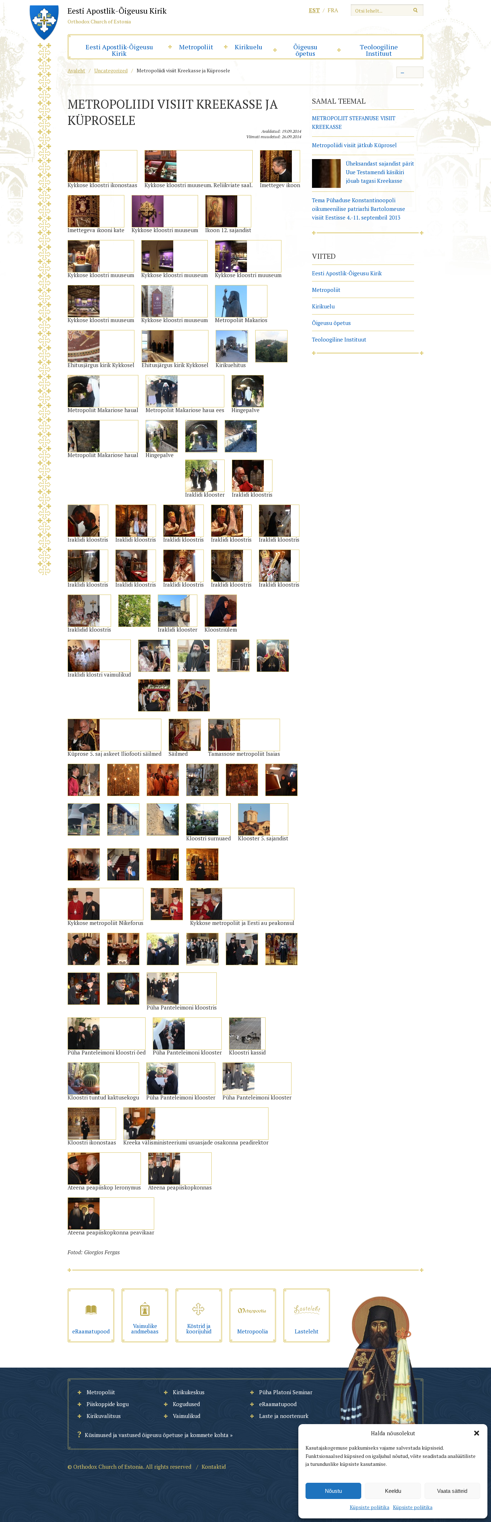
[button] (476, 1433)
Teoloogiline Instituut (379, 50)
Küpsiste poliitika (369, 1507)
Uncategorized (111, 70)
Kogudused (186, 1404)
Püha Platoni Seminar (285, 1392)
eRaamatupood (278, 1404)
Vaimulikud (186, 1415)
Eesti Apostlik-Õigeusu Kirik (119, 50)
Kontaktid (214, 1466)
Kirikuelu (248, 46)
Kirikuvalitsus (104, 1415)
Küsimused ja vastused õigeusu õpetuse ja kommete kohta (157, 1435)
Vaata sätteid (452, 1491)
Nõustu (333, 1491)
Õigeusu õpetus (305, 50)
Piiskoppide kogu (108, 1404)
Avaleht (76, 70)
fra (332, 10)
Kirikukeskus (189, 1392)
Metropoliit (196, 46)
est (314, 10)
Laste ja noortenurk (283, 1415)
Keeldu (393, 1491)
